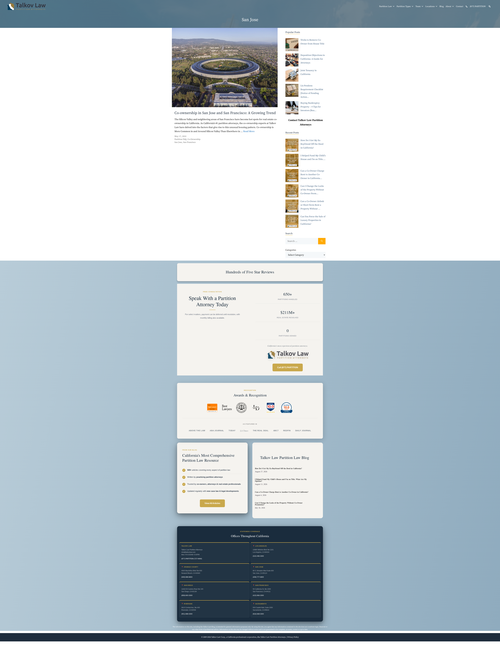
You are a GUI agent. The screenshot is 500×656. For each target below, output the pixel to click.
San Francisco (189, 142)
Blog (441, 6)
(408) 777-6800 (258, 577)
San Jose (178, 142)
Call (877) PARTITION (287, 367)
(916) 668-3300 (258, 614)
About (448, 6)
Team (418, 6)
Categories (290, 250)
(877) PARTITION (477, 6)
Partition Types (404, 6)
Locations (430, 6)
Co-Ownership (194, 139)
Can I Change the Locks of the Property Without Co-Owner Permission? (278, 503)
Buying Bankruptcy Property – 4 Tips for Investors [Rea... (311, 107)
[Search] (322, 241)
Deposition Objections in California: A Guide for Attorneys (313, 59)
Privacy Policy (293, 637)
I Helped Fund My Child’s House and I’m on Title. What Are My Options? (281, 480)
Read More (249, 131)
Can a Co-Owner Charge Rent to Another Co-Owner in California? (281, 492)
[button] (490, 6)
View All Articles (212, 503)
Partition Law (385, 6)
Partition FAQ (180, 139)
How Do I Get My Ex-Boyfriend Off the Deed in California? (278, 468)
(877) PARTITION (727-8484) (191, 559)
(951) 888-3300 (186, 614)
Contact (459, 6)
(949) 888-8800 (186, 577)
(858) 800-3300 (186, 595)
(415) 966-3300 (258, 595)
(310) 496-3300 (258, 556)
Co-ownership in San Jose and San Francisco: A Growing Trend (225, 113)
